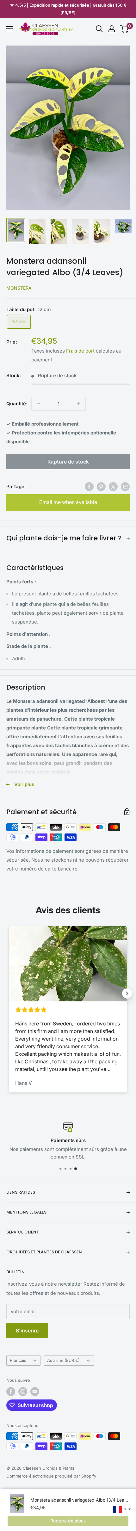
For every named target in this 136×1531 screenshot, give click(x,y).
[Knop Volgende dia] (127, 993)
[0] (124, 29)
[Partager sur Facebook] (89, 486)
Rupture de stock (68, 461)
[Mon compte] (111, 28)
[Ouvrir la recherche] (99, 28)
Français (18, 1360)
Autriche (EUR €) (63, 1360)
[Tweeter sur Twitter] (113, 486)
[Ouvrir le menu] (9, 28)
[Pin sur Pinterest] (101, 486)
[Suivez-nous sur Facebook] (10, 1391)
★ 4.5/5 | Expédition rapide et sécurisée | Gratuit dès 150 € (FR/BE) (68, 9)
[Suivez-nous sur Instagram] (22, 1391)
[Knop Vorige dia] (9, 993)
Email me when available (68, 502)
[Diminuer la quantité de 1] (38, 403)
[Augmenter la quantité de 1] (78, 403)
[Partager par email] (125, 486)
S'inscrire (27, 1330)
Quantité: (17, 404)
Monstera (19, 288)
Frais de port (80, 351)
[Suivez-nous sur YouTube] (34, 1391)
